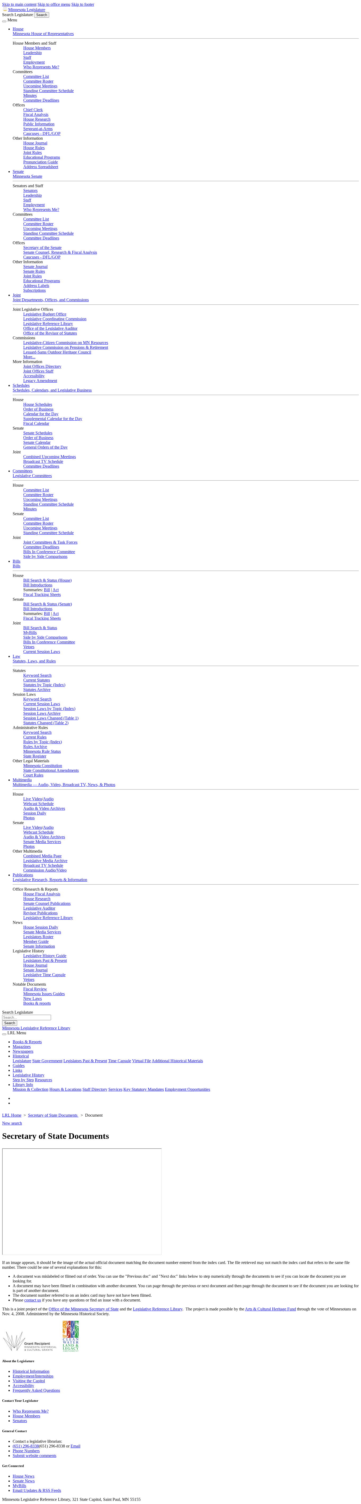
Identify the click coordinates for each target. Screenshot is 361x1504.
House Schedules (37, 404)
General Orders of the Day (45, 447)
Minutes (30, 95)
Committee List (36, 76)
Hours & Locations (65, 1089)
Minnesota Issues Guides (44, 993)
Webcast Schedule (38, 803)
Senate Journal (35, 266)
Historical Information (31, 1371)
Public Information (38, 124)
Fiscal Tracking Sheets (42, 594)
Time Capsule (119, 1061)
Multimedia (22, 780)
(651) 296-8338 (26, 1446)
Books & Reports (27, 1042)
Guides (19, 1065)
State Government (47, 1061)
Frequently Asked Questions (36, 1390)
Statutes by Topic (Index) (44, 685)
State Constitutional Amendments (51, 770)
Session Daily (34, 813)
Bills (16, 561)
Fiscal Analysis (35, 114)
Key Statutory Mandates (143, 1089)
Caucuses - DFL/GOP (42, 133)
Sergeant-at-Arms (38, 128)
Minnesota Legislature (26, 9)
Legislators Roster (38, 936)
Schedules (21, 385)
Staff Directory (94, 1089)
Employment (34, 62)
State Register (34, 756)
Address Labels (36, 285)
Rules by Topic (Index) (42, 742)
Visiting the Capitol (29, 1381)
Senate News (24, 1481)
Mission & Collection (30, 1089)
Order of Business (38, 409)
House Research (36, 119)
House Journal (35, 143)
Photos (29, 818)
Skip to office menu (54, 4)
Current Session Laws (41, 651)
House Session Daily (40, 927)
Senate (18, 171)
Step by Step (23, 1080)
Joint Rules (32, 152)
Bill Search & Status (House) (47, 580)
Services (115, 1089)
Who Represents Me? (41, 67)
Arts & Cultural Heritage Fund (270, 1309)
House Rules (34, 147)
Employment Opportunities (187, 1089)
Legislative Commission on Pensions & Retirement (65, 347)
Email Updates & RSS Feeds (37, 1490)
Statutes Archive (36, 689)
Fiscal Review (35, 989)
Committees (23, 471)
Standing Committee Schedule (48, 90)
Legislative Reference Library (48, 323)
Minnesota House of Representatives (43, 33)
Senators (30, 190)
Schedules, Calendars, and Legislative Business (52, 390)
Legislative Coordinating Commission (54, 319)
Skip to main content (19, 4)
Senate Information (39, 946)
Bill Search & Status (40, 628)
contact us (32, 1300)
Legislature (22, 1061)
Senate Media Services (42, 841)
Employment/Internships (33, 1376)
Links (17, 1070)
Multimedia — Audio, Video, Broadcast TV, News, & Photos (64, 784)
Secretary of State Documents (53, 1115)
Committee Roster (38, 81)
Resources (43, 1080)
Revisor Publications (40, 913)
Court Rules (33, 775)
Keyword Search (37, 675)
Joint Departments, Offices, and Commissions (51, 300)
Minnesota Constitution (42, 765)
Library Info (23, 1084)
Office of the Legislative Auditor (50, 328)
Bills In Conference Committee (49, 551)
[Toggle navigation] (4, 21)
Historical (21, 1056)
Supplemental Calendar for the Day (52, 418)
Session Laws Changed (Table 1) (50, 718)
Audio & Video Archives (44, 808)
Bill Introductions (37, 585)
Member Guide (36, 941)
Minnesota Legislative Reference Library (36, 1028)
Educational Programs (41, 157)
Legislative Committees (32, 475)
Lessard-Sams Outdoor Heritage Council (57, 352)
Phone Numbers (26, 1451)
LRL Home (11, 1115)
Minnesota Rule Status (42, 751)
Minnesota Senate (27, 176)
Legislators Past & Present (45, 960)
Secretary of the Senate (42, 247)
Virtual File (141, 1061)
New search (12, 1123)
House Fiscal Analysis (41, 894)
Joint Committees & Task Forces (50, 542)
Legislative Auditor (39, 908)
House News (23, 1476)
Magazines (22, 1046)
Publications (23, 875)
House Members (37, 48)
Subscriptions (34, 290)
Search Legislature (17, 14)
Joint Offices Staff (38, 371)
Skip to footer (82, 4)
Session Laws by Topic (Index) (49, 708)
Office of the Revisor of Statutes (50, 333)
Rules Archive (35, 746)
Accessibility (34, 376)
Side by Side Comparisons (45, 556)
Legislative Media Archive (45, 860)
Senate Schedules (37, 433)
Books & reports (37, 1003)
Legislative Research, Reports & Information (50, 879)
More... (29, 357)
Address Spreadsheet (40, 166)
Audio (48, 799)
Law (16, 656)
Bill (47, 590)
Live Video (32, 799)
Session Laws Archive (42, 713)
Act (56, 590)
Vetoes (28, 647)
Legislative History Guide (44, 955)
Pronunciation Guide (40, 162)
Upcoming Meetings (40, 86)
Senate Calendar (36, 442)
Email (75, 1446)
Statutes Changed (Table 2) (45, 723)
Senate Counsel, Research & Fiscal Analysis (60, 252)
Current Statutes (36, 680)
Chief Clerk (33, 109)
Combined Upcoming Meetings (49, 456)
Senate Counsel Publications (47, 903)
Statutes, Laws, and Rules (34, 661)
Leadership (32, 52)
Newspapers (23, 1051)
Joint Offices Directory (42, 366)
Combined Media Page (42, 856)
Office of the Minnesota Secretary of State (84, 1309)
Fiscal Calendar (36, 423)
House (18, 29)
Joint (17, 295)
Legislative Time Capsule (44, 974)
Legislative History (28, 1075)
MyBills (30, 632)
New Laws (32, 998)
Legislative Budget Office (44, 314)
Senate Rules (34, 271)
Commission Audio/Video (45, 870)
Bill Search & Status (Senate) (47, 604)
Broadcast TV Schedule (43, 461)
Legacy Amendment (40, 380)
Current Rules (35, 737)
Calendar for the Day (40, 414)
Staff (27, 57)
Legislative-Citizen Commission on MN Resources (65, 342)
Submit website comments (34, 1455)
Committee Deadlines (41, 100)
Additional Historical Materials (177, 1061)
